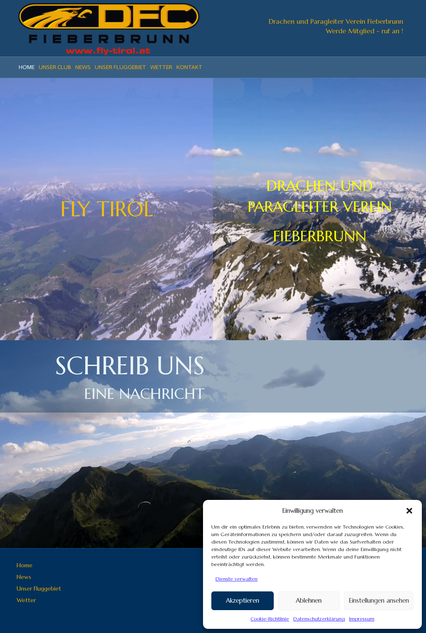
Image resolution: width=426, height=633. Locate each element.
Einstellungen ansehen (379, 600)
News (83, 67)
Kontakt (189, 67)
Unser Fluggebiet (120, 67)
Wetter (161, 67)
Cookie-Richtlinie (269, 619)
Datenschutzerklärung (319, 619)
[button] (409, 511)
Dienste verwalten (236, 579)
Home (27, 67)
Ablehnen (309, 600)
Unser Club (55, 67)
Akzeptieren (242, 600)
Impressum (361, 619)
